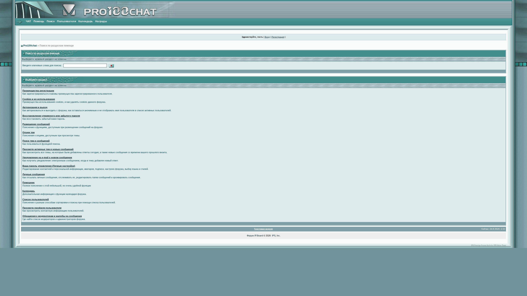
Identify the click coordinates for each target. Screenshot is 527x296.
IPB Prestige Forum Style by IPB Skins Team (488, 245)
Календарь (85, 21)
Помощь (39, 21)
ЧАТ (28, 21)
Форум (250, 235)
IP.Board (258, 235)
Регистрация (278, 37)
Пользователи (66, 21)
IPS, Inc (276, 235)
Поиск (51, 21)
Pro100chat (30, 45)
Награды (101, 21)
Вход (267, 37)
